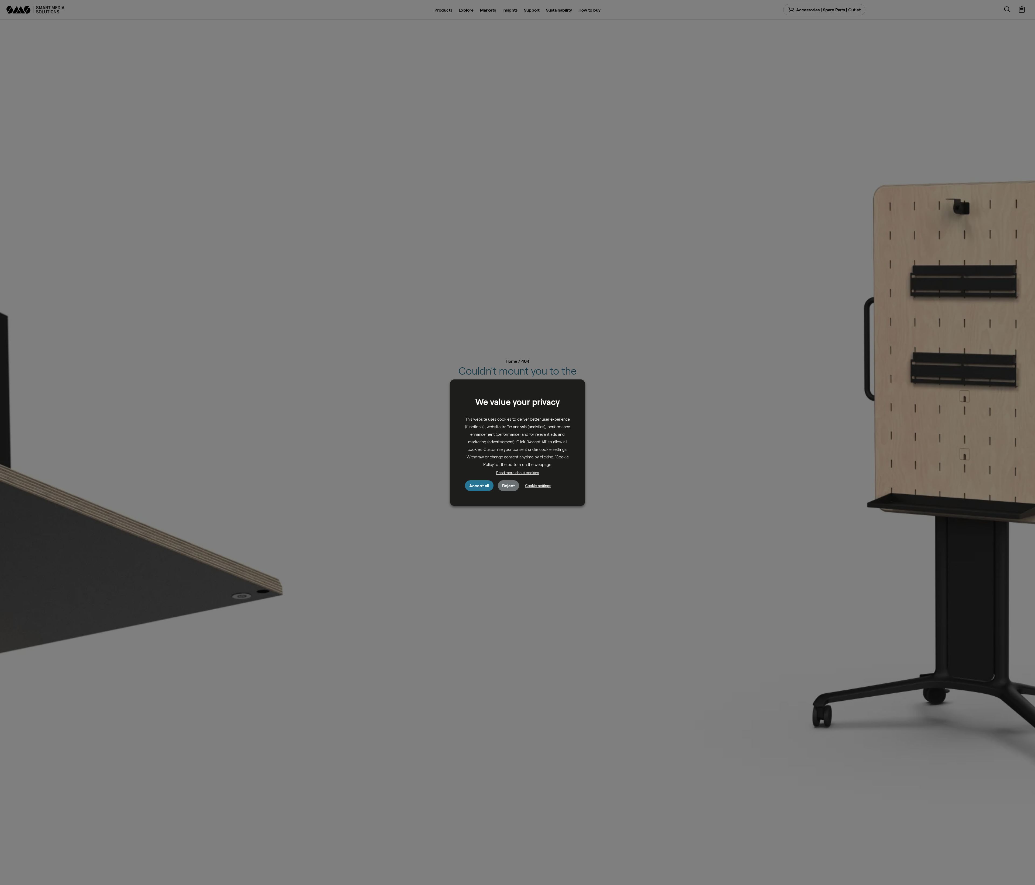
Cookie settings (538, 485)
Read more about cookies (517, 472)
